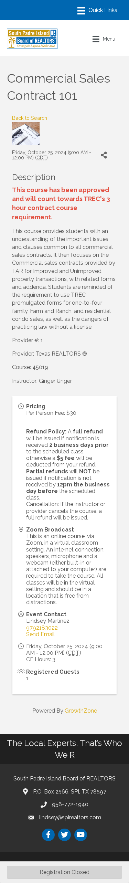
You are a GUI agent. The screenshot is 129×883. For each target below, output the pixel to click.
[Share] (103, 155)
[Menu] (97, 10)
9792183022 (42, 627)
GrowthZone (81, 710)
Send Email (40, 634)
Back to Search (29, 118)
